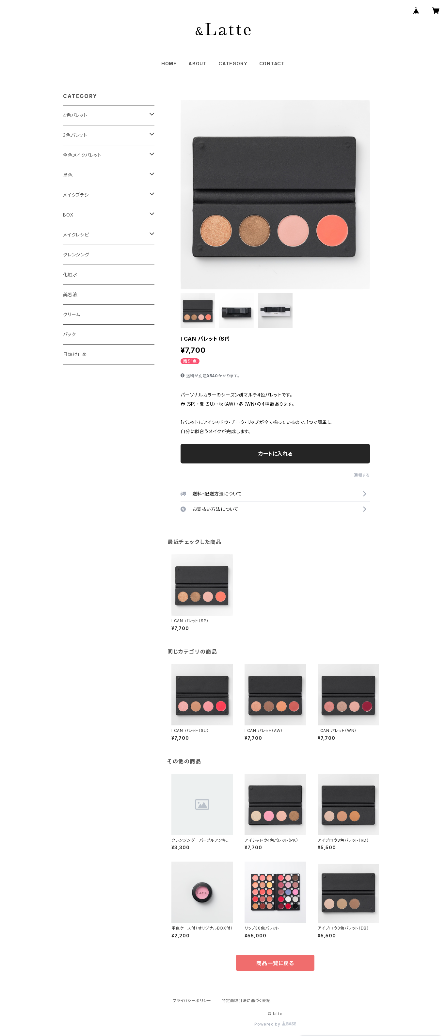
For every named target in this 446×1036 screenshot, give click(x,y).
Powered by (268, 1024)
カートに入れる (275, 453)
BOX (68, 215)
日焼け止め (75, 354)
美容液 (70, 294)
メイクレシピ (76, 234)
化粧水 (70, 274)
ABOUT (197, 63)
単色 (68, 175)
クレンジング (76, 254)
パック (69, 334)
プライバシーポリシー (192, 1000)
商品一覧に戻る (275, 963)
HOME (169, 63)
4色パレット (75, 115)
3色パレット (75, 135)
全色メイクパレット (82, 155)
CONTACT (272, 63)
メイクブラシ (76, 195)
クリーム (71, 314)
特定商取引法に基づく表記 (246, 1000)
